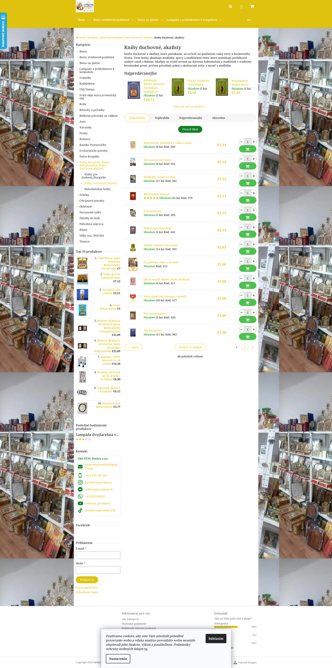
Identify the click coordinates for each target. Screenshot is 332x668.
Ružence (84, 139)
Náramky (85, 127)
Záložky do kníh (89, 218)
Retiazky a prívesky (91, 110)
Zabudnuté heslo (87, 592)
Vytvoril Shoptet (247, 662)
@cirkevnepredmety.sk (100, 510)
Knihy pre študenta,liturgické (93, 175)
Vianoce (84, 241)
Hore (135, 347)
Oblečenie (85, 206)
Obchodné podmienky (134, 623)
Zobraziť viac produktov (189, 106)
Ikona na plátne (89, 63)
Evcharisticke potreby (93, 150)
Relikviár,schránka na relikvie (98, 116)
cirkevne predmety (97, 503)
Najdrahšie (162, 118)
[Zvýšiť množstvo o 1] (254, 142)
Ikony (83, 51)
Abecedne (218, 118)
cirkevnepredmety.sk (99, 489)
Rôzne (83, 230)
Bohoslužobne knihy (97, 189)
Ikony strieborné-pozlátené (96, 57)
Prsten (83, 133)
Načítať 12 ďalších (190, 347)
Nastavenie (118, 659)
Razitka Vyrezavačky (92, 145)
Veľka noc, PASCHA (91, 235)
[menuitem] (83, 20)
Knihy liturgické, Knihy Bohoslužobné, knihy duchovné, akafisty (94, 165)
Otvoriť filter (190, 129)
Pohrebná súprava (91, 224)
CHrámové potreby (91, 200)
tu (145, 649)
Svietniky (85, 78)
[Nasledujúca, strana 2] (244, 347)
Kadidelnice (87, 83)
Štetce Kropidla (89, 156)
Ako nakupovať (130, 619)
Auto (82, 121)
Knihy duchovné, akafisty (100, 183)
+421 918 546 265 (96, 475)
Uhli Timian (87, 89)
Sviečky (84, 195)
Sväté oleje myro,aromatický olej (97, 96)
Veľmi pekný (221, 623)
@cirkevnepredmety (98, 482)
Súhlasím (216, 638)
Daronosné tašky (90, 212)
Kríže (82, 104)
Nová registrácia (87, 587)
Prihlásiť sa (87, 580)
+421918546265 (95, 496)
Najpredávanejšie (190, 118)
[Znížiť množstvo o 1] (241, 142)
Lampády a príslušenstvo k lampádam (96, 70)
